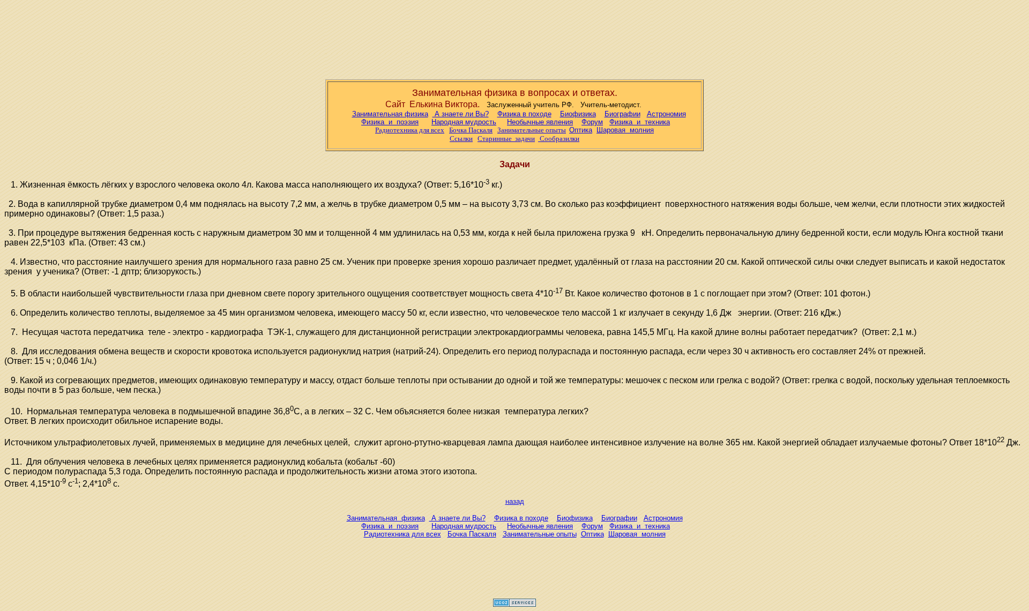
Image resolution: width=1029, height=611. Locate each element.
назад (514, 501)
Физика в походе (524, 114)
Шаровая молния (637, 534)
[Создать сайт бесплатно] (514, 603)
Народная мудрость (463, 122)
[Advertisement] (514, 37)
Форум (592, 122)
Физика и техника (639, 122)
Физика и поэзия (390, 122)
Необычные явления (540, 122)
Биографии (622, 114)
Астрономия (666, 114)
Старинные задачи (506, 139)
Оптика (580, 130)
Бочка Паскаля (471, 130)
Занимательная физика (390, 114)
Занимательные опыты (531, 130)
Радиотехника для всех (402, 534)
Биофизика (578, 114)
